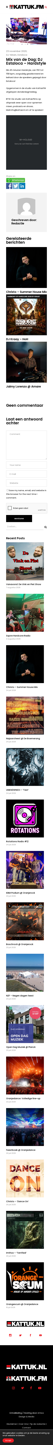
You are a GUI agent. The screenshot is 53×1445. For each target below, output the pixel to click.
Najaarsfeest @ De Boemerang (23, 738)
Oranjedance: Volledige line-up (23, 1098)
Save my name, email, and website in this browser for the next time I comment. (26, 494)
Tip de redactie (37, 1424)
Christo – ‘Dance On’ (17, 1201)
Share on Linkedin (22, 186)
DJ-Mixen (11, 54)
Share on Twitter (16, 186)
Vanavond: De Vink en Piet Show (23, 584)
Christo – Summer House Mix (22, 687)
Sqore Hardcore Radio (18, 635)
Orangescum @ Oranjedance (22, 1304)
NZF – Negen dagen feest (20, 995)
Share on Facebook (9, 186)
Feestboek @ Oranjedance (20, 1150)
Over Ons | (24, 1424)
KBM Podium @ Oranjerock (20, 892)
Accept (8, 1440)
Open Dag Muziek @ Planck (21, 1047)
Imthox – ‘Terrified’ (16, 1252)
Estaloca (22, 54)
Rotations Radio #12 (17, 841)
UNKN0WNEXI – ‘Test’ (17, 789)
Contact (26, 1427)
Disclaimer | (12, 1424)
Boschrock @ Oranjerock (19, 944)
